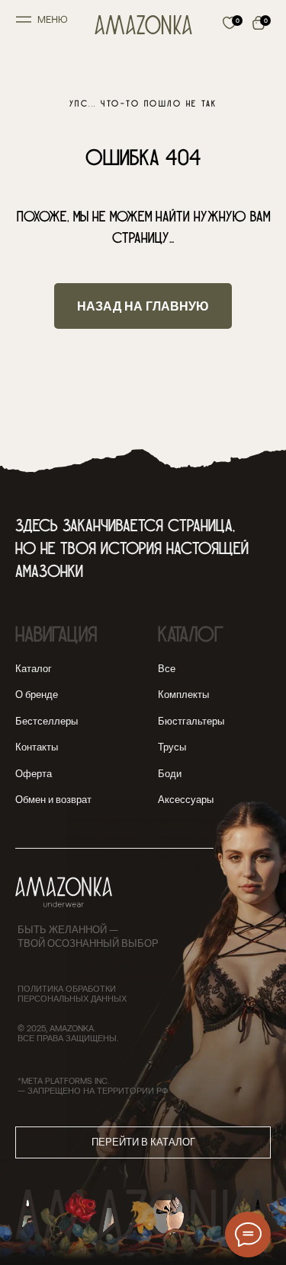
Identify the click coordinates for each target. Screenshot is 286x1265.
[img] (143, 24)
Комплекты (183, 694)
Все (166, 668)
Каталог (33, 668)
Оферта (33, 773)
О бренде (36, 694)
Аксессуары (186, 799)
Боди (170, 773)
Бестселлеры (46, 721)
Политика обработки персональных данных (72, 993)
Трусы (172, 747)
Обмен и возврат (53, 799)
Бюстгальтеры (191, 721)
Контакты (36, 747)
